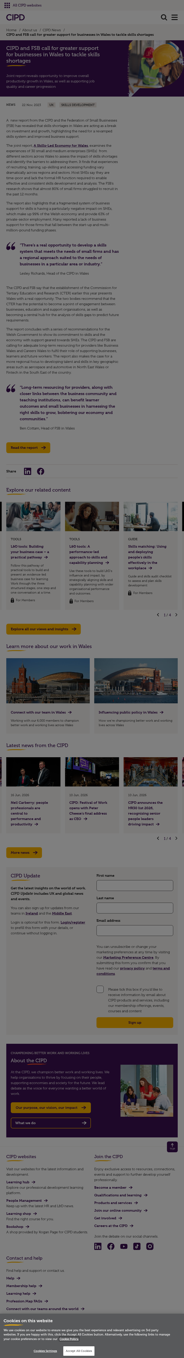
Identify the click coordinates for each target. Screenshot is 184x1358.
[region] (92, 1336)
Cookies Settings (45, 1351)
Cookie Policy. (69, 1339)
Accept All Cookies (79, 1351)
